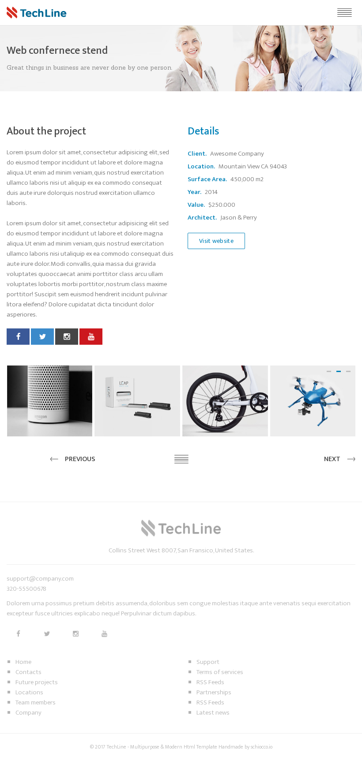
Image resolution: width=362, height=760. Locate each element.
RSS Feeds (210, 682)
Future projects (36, 682)
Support (207, 661)
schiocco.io (261, 746)
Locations (29, 692)
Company (28, 712)
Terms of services (219, 672)
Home (23, 661)
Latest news (213, 712)
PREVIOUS (80, 459)
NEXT (332, 459)
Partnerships (213, 692)
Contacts (28, 672)
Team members (35, 702)
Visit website (216, 241)
